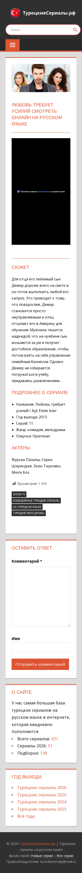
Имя (16, 638)
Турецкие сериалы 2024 (41, 801)
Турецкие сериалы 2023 (41, 809)
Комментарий (27, 561)
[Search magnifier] (75, 30)
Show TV (19, 494)
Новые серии (42, 855)
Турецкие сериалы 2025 (41, 794)
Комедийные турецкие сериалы (36, 501)
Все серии (65, 855)
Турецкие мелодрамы (28, 513)
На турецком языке (27, 507)
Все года (26, 816)
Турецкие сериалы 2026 (41, 787)
